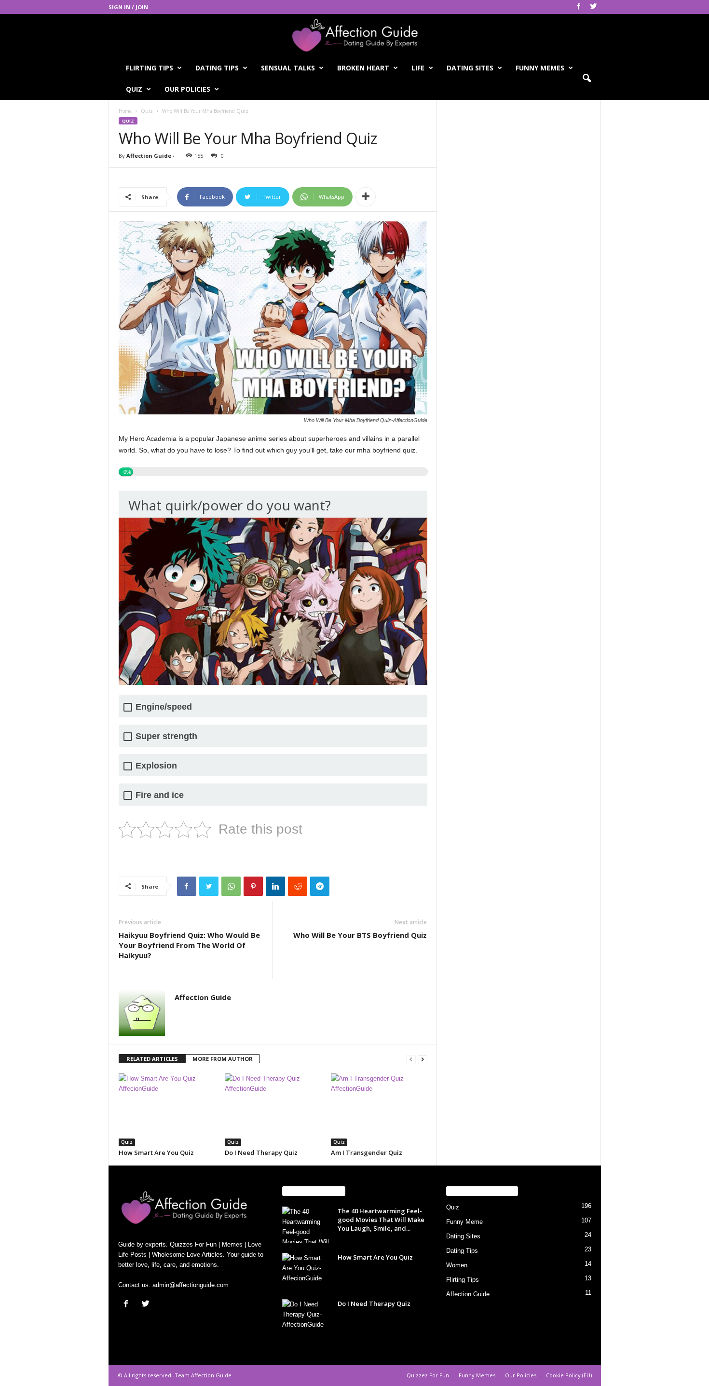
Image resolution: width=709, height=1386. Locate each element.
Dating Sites (470, 67)
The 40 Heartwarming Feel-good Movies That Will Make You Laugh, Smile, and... (381, 1220)
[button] (586, 78)
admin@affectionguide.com (190, 1285)
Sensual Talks (288, 67)
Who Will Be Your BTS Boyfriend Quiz (360, 935)
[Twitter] (594, 7)
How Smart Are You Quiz (156, 1152)
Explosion (156, 765)
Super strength (166, 736)
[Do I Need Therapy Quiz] (273, 1109)
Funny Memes (540, 67)
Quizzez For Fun (428, 1375)
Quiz (134, 89)
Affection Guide (148, 155)
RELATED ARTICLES (152, 1058)
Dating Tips (217, 67)
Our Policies (187, 89)
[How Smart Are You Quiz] (167, 1109)
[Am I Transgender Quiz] (379, 1109)
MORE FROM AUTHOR (222, 1058)
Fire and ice (160, 795)
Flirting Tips (149, 67)
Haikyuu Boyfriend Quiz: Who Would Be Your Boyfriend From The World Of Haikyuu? (189, 945)
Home (125, 111)
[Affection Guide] (354, 35)
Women (456, 1265)
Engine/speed (164, 707)
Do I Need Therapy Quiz (261, 1152)
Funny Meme (464, 1221)
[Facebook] (579, 7)
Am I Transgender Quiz (366, 1152)
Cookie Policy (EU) (569, 1375)
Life (417, 67)
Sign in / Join (128, 7)
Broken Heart (363, 67)
